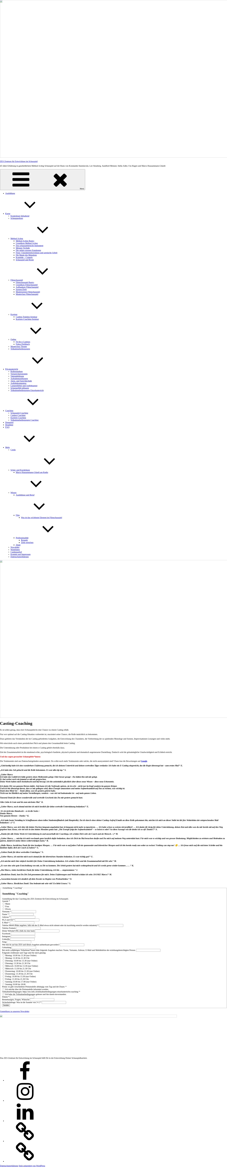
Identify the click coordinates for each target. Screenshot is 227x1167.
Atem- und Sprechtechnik (21, 381)
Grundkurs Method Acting (27, 243)
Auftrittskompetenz (18, 383)
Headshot (9, 425)
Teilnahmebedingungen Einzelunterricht (27, 390)
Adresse (6, 917)
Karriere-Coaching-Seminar (27, 319)
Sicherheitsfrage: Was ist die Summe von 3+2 (21, 1002)
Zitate (18, 545)
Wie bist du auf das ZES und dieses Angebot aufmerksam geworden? (31, 945)
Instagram (6, 936)
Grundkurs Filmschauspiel (27, 285)
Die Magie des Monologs (26, 255)
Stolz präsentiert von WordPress (32, 1166)
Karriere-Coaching (18, 418)
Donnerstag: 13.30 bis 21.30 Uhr (19, 974)
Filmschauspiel (17, 280)
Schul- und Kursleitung (20, 470)
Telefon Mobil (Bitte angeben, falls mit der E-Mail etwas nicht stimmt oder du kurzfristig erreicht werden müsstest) (50, 925)
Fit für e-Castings (23, 342)
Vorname (6, 911)
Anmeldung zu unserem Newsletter (14, 1011)
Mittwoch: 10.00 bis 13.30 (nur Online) (21, 966)
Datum (5, 997)
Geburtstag (7, 947)
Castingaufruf (16, 552)
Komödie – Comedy (24, 257)
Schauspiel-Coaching (19, 413)
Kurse (7, 213)
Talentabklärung (17, 376)
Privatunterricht (11, 369)
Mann (7, 904)
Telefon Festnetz (9, 928)
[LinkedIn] (25, 1121)
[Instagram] (25, 1100)
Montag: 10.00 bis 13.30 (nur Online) (20, 955)
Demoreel (9, 422)
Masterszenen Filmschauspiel (28, 292)
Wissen (13, 492)
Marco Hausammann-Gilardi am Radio (32, 472)
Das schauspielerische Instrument (29, 245)
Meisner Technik (23, 248)
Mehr (7, 447)
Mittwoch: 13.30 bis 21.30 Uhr (18, 968)
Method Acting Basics (25, 241)
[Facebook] (25, 1080)
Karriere (14, 314)
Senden (6, 1005)
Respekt (24, 540)
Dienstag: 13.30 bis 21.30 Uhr (17, 963)
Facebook (6, 933)
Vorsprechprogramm (19, 374)
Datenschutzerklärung (20, 557)
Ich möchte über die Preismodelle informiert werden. (27, 989)
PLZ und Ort (8, 920)
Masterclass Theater (19, 346)
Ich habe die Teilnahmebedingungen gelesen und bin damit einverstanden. (35, 994)
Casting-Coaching (18, 415)
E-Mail (5, 922)
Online (13, 339)
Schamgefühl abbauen (20, 388)
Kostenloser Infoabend (20, 216)
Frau (7, 906)
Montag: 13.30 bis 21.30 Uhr (17, 958)
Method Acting (17, 238)
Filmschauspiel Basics (25, 282)
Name (5, 914)
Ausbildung (10, 193)
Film (18, 515)
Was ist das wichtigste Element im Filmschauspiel (41, 517)
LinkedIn (6, 939)
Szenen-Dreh (21, 289)
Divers (8, 909)
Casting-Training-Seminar (26, 317)
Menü (82, 189)
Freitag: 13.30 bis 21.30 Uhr (17, 979)
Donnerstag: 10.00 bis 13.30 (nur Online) (22, 971)
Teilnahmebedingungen (20, 349)
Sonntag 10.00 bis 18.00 (15, 984)
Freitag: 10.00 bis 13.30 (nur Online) (20, 976)
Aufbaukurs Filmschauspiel (27, 287)
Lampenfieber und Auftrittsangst (24, 386)
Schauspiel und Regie (25, 260)
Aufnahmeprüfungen (19, 378)
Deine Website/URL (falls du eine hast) (18, 931)
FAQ (7, 427)
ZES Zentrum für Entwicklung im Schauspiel (19, 161)
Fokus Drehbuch (23, 344)
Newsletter (15, 547)
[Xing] (25, 1141)
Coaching (9, 410)
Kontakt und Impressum (20, 554)
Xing (4, 942)
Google (144, 761)
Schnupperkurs (17, 218)
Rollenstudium (17, 371)
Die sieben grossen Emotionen (28, 250)
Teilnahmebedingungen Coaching (24, 420)
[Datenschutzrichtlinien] (25, 1161)
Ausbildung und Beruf (25, 495)
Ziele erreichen (27, 542)
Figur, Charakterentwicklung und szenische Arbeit (36, 253)
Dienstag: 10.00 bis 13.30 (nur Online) (21, 961)
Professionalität (22, 538)
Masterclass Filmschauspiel (27, 294)
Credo (13, 450)
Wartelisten (15, 549)
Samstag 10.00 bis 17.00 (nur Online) (20, 982)
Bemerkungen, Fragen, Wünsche (16, 999)
